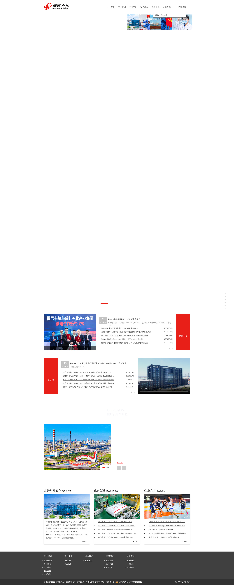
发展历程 (47, 571)
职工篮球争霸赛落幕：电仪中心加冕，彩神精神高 (167, 533)
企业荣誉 (105, 23)
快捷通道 (182, 7)
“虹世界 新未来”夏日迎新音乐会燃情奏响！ (165, 537)
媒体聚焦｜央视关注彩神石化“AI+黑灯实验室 (115, 522)
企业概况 (47, 564)
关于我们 (122, 7)
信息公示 (128, 19)
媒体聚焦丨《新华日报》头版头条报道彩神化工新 (117, 533)
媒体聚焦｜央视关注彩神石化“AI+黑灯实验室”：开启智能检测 (124, 336)
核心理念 (116, 19)
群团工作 (139, 23)
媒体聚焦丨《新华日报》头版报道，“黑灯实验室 (116, 526)
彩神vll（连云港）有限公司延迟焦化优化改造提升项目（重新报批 (98, 363)
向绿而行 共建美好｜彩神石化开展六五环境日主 (167, 522)
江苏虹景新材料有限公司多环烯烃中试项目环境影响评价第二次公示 (88, 376)
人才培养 (150, 19)
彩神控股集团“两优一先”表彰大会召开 (124, 319)
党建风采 (109, 564)
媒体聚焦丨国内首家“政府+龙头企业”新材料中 (115, 537)
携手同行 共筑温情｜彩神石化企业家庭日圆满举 (167, 526)
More (171, 348)
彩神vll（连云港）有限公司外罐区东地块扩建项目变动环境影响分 (88, 387)
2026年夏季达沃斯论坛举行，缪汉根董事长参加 (119, 328)
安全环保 (144, 7)
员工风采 (68, 564)
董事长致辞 (106, 19)
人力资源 (167, 7)
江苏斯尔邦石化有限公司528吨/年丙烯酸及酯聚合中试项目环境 (87, 372)
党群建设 (155, 7)
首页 (113, 7)
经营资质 (105, 27)
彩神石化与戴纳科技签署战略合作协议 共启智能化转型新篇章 (124, 343)
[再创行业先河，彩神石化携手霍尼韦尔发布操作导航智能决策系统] (70, 332)
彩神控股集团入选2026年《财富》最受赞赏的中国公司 (122, 339)
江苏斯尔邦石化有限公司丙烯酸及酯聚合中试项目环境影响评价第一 (88, 380)
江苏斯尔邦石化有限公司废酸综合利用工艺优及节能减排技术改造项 (88, 383)
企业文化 (133, 7)
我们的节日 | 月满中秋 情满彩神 (161, 529)
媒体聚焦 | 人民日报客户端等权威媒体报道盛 (115, 529)
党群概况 (139, 19)
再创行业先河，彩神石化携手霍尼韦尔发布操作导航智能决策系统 (126, 332)
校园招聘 (150, 23)
